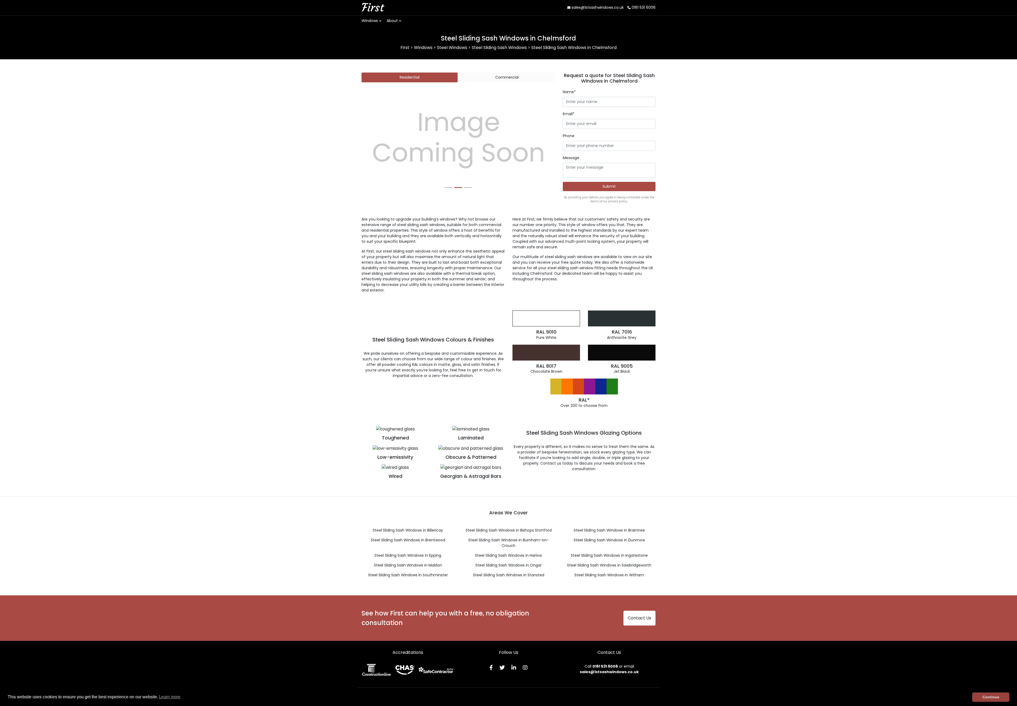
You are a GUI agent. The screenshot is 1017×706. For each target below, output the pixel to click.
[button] (376, 141)
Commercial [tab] (507, 77)
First (373, 7)
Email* (568, 113)
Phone (568, 135)
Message (571, 157)
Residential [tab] (410, 77)
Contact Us (639, 618)
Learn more (169, 697)
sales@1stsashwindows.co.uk (597, 7)
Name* (569, 92)
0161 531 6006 (643, 7)
